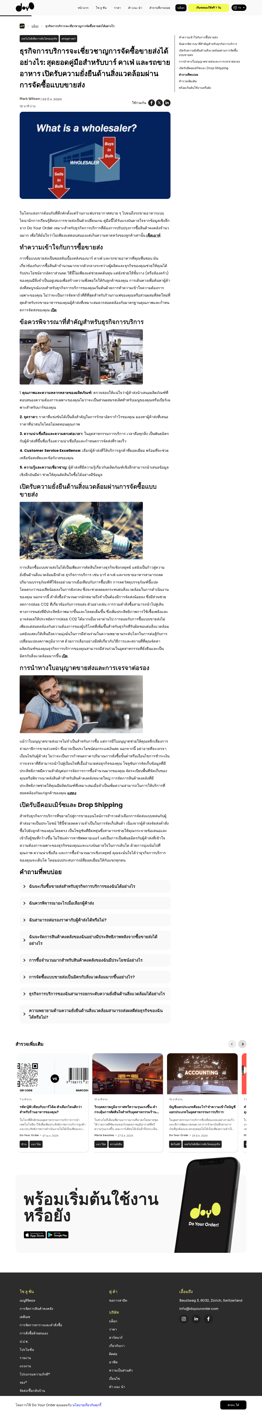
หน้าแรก (83, 8)
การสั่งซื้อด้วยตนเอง (34, 1333)
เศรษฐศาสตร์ (68, 38)
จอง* (23, 1382)
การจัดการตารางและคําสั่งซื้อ (41, 1325)
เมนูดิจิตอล (27, 1300)
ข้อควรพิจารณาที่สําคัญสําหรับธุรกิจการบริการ (208, 44)
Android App (58, 1234)
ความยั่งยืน (116, 1144)
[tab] (95, 888)
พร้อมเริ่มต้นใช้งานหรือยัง (195, 88)
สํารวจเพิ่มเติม (188, 81)
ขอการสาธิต (118, 1300)
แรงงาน (25, 1366)
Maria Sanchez (104, 1135)
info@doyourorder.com (198, 1309)
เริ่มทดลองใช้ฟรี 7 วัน (208, 7)
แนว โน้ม (36, 1144)
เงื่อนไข (114, 1378)
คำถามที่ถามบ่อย (159, 8)
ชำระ (24, 1144)
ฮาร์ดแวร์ (116, 1337)
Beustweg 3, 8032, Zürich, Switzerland (210, 1300)
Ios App (35, 1234)
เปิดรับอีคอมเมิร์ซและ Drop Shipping (203, 68)
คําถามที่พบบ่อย (188, 74)
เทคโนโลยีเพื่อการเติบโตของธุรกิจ (39, 38)
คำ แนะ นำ (135, 8)
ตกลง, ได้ (233, 1405)
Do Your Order (29, 1135)
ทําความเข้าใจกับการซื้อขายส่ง (198, 37)
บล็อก (180, 8)
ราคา (117, 8)
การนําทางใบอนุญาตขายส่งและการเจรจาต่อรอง (209, 61)
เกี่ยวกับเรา (117, 1346)
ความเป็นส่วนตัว (121, 1370)
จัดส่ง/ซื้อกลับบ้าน (32, 1391)
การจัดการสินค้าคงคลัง (36, 1309)
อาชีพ (113, 1362)
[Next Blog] (242, 1044)
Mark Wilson (30, 99)
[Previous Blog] (232, 1044)
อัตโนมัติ (175, 1144)
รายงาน (25, 1358)
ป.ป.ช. (24, 1341)
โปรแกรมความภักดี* (35, 1374)
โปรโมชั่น (27, 1350)
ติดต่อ (113, 1354)
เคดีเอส (25, 1317)
